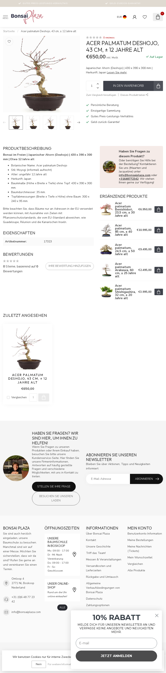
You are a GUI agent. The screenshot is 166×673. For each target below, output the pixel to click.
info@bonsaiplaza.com (134, 175)
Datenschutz (94, 599)
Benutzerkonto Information (145, 534)
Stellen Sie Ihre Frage (53, 486)
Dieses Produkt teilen (133, 95)
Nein (39, 664)
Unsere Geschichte (98, 546)
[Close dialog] (156, 615)
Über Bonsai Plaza (98, 534)
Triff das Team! (96, 553)
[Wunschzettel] (145, 17)
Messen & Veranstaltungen (103, 559)
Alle (62, 607)
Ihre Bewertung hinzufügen (70, 266)
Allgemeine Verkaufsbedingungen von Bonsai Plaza (103, 587)
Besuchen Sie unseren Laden (56, 498)
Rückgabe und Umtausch (102, 577)
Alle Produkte (136, 570)
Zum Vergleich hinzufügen (101, 95)
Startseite (9, 31)
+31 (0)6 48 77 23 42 (23, 599)
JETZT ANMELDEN (116, 656)
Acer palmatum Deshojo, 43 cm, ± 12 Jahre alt (48, 31)
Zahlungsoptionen (98, 605)
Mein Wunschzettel (140, 557)
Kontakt (91, 540)
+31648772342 (128, 179)
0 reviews (109, 37)
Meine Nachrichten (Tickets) (140, 549)
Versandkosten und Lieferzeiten (98, 568)
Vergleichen (19, 397)
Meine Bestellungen (140, 540)
